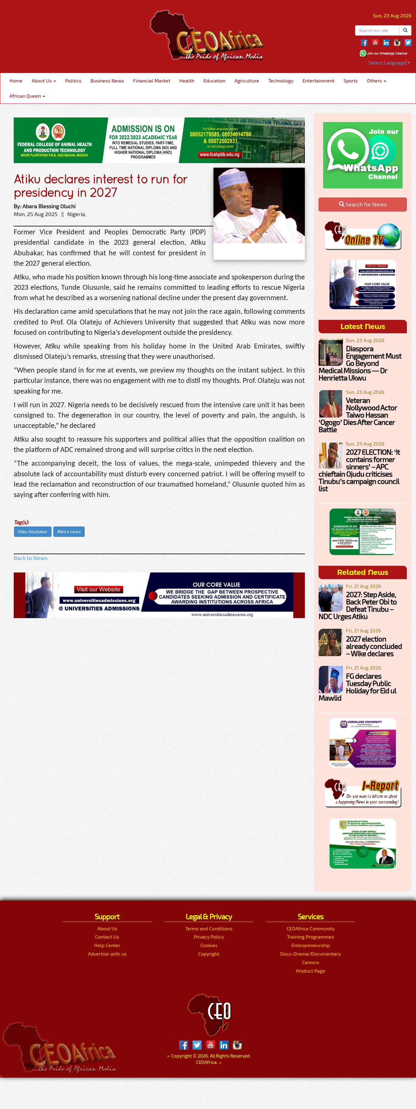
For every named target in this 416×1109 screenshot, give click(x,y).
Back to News (31, 557)
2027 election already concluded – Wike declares (374, 646)
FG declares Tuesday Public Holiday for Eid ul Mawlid (357, 686)
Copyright (208, 954)
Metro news (69, 531)
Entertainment (318, 80)
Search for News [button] (365, 204)
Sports (351, 80)
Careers (310, 962)
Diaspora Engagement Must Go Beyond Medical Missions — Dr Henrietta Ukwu (360, 363)
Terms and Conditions (208, 928)
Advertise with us (107, 954)
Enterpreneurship (310, 945)
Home (16, 80)
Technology (280, 80)
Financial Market (151, 80)
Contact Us (107, 936)
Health (186, 80)
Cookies (208, 945)
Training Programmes (310, 936)
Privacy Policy (209, 936)
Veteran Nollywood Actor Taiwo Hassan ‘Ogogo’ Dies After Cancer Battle (358, 415)
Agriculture (246, 80)
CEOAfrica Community (311, 928)
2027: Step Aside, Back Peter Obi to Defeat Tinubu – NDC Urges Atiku (358, 605)
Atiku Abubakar (33, 531)
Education (214, 80)
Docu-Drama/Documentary (310, 954)
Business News (107, 80)
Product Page (310, 971)
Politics (73, 80)
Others (375, 80)
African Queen (25, 96)
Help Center (107, 945)
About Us (42, 80)
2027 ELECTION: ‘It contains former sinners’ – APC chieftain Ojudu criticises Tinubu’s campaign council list (359, 470)
